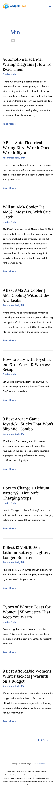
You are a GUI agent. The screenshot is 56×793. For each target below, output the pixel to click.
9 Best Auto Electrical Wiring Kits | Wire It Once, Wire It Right (27, 147)
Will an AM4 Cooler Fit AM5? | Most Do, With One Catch (27, 211)
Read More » (9, 124)
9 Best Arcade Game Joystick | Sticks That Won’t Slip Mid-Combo (28, 423)
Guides (6, 74)
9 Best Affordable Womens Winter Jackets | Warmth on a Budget (27, 676)
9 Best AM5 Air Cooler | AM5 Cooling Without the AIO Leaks (26, 295)
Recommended (11, 158)
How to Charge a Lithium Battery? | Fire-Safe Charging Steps (26, 493)
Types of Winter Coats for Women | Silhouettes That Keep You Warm (27, 611)
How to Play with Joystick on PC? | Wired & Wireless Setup (27, 364)
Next (43, 739)
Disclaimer (41, 764)
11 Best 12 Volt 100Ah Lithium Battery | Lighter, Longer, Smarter (26, 552)
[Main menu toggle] (49, 5)
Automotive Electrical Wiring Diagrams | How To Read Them (27, 64)
